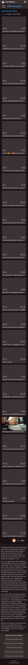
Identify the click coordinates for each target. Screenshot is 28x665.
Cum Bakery (10, 2)
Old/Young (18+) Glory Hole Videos (14, 652)
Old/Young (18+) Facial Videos (14, 647)
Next (22, 540)
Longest (9, 14)
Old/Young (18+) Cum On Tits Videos (14, 643)
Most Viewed (17, 14)
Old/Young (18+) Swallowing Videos (14, 656)
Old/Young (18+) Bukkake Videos (14, 639)
